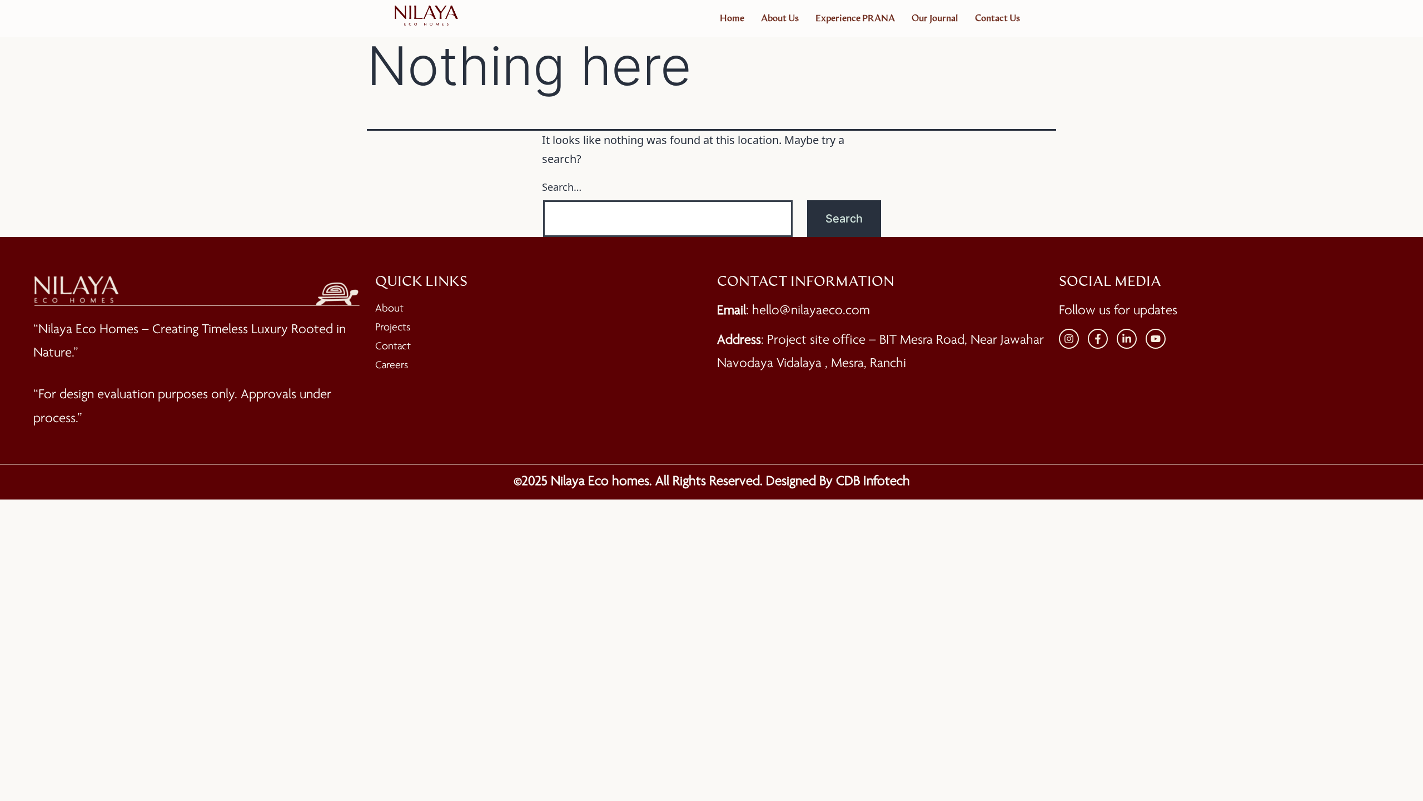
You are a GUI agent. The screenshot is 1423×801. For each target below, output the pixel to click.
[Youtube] (1156, 339)
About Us (780, 18)
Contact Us (997, 18)
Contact (393, 346)
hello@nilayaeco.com (811, 311)
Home (732, 18)
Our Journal (935, 18)
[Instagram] (1069, 339)
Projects (392, 327)
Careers (391, 365)
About (389, 308)
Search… (561, 187)
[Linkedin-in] (1127, 339)
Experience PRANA (855, 18)
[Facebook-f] (1098, 339)
